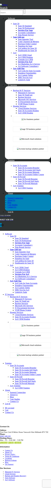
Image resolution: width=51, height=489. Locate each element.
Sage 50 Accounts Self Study (29, 170)
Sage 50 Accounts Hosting (28, 111)
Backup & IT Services (21, 90)
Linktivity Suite (24, 80)
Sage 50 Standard (25, 26)
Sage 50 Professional (26, 28)
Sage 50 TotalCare (25, 95)
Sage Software (10, 478)
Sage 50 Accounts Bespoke (28, 168)
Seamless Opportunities (27, 73)
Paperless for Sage (25, 46)
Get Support (9, 464)
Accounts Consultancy (27, 33)
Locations (8, 458)
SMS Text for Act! (25, 77)
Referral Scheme (11, 460)
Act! (14, 53)
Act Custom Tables (25, 75)
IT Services (12, 85)
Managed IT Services (26, 93)
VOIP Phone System (26, 104)
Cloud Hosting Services (27, 108)
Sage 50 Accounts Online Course (31, 174)
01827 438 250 (5, 436)
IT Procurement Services (27, 102)
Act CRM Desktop (25, 57)
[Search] (24, 11)
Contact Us (11, 207)
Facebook (4, 443)
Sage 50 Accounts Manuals (28, 172)
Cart (6, 410)
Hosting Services (19, 106)
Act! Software (10, 480)
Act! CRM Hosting (25, 113)
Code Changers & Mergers (28, 42)
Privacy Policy (10, 454)
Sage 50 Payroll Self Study (28, 181)
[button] (3, 7)
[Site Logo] (4, 5)
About (10, 193)
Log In (10, 212)
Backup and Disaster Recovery (15, 476)
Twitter (11, 443)
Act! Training (18, 186)
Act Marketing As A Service (29, 64)
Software (11, 18)
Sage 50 (16, 24)
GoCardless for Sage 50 (27, 48)
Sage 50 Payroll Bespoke (28, 179)
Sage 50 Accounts (20, 165)
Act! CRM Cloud (25, 55)
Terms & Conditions (12, 456)
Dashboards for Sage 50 (27, 50)
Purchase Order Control (27, 44)
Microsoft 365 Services (27, 99)
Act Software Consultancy (28, 66)
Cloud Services (10, 474)
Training (11, 160)
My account (9, 408)
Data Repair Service (26, 35)
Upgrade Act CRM (25, 59)
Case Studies (12, 205)
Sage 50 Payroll (19, 177)
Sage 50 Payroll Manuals (28, 183)
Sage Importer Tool (25, 39)
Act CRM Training (25, 188)
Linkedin (17, 443)
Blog (9, 202)
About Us (11, 200)
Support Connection (15, 198)
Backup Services (24, 97)
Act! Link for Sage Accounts (29, 71)
